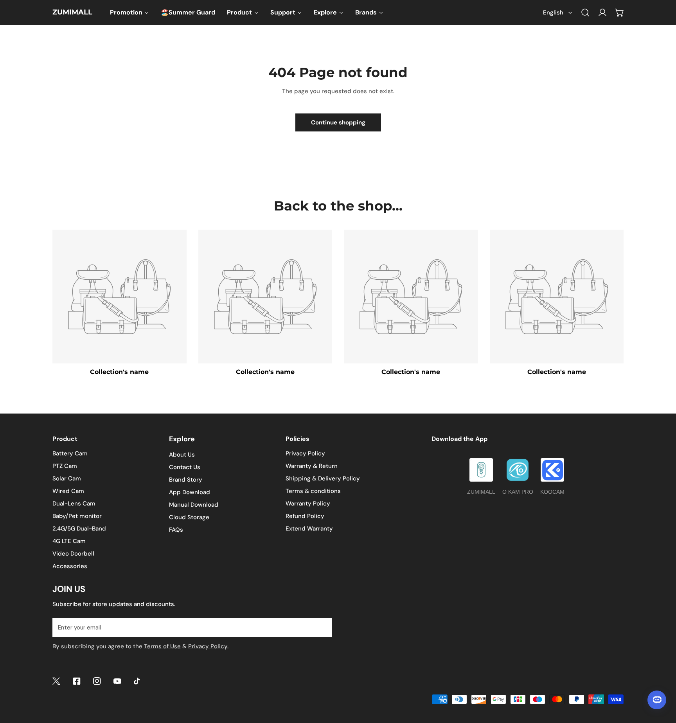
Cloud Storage (189, 517)
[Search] (585, 12)
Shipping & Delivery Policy (323, 478)
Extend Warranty (309, 528)
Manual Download (193, 505)
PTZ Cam (64, 466)
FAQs (176, 530)
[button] (619, 12)
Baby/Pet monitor (77, 516)
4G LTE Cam (69, 541)
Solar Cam (66, 478)
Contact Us (184, 467)
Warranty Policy (308, 503)
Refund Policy (305, 516)
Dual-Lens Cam (73, 503)
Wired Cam (68, 491)
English (553, 12)
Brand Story (185, 480)
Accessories (69, 566)
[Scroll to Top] (662, 681)
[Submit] (322, 627)
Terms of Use (162, 646)
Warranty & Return (312, 466)
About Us (182, 455)
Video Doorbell (73, 554)
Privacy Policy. (208, 646)
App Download (189, 492)
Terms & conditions (313, 491)
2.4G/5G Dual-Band (79, 528)
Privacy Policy (305, 453)
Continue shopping (338, 122)
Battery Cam (70, 453)
